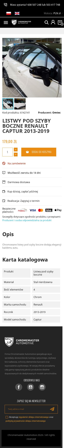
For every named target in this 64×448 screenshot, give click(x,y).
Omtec (56, 112)
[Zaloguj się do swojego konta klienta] (53, 22)
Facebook (18, 387)
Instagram (42, 387)
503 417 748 (53, 4)
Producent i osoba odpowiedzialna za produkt (26, 220)
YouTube (30, 387)
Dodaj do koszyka (36, 152)
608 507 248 (34, 4)
